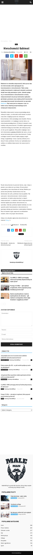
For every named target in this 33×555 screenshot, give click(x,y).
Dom (16, 44)
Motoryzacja (4, 379)
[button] (30, 2)
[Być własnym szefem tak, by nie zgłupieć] (5, 515)
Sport (2, 545)
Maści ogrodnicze (5, 543)
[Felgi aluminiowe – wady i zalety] (5, 498)
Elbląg (7, 220)
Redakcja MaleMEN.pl (9, 52)
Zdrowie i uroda (4, 360)
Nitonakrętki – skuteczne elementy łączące (8, 244)
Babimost (4, 103)
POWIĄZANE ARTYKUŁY (8, 270)
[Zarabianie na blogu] (5, 506)
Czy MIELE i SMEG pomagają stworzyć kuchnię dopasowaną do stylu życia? (21, 279)
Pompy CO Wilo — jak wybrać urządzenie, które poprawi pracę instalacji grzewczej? (20, 287)
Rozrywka (3, 540)
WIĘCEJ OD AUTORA (7, 273)
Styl (2, 533)
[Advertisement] (16, 21)
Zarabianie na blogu (16, 504)
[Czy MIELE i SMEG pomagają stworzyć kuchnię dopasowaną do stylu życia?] (5, 280)
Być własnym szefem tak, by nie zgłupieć (21, 512)
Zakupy (3, 538)
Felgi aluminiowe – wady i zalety (19, 496)
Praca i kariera (4, 369)
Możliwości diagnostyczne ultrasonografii (25, 244)
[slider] (6, 225)
